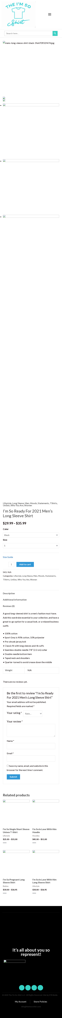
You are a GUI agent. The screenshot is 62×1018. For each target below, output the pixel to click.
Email (10, 753)
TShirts (53, 503)
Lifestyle (7, 503)
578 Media (53, 995)
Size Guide (8, 557)
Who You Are (17, 505)
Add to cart (25, 564)
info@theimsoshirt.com (31, 1007)
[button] (49, 15)
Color (6, 529)
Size (5, 539)
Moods (33, 503)
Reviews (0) (9, 606)
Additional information (15, 599)
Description (9, 593)
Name (10, 741)
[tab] (31, 593)
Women (28, 505)
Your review (15, 721)
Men (27, 503)
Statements (43, 503)
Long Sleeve (18, 503)
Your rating (14, 712)
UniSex (6, 505)
